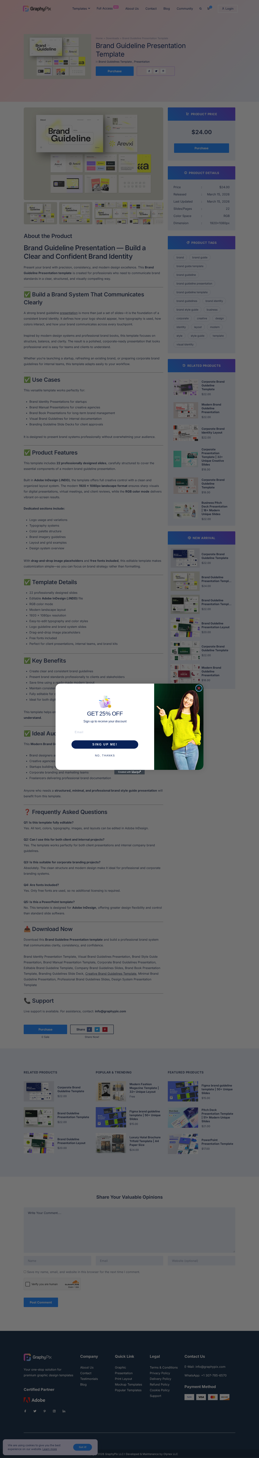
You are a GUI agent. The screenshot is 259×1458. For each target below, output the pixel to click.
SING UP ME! (104, 744)
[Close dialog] (199, 688)
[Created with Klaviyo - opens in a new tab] (129, 772)
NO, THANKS (105, 755)
